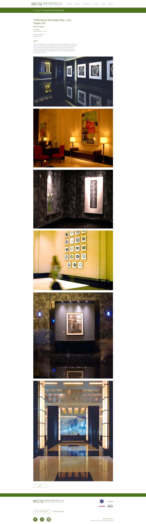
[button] (70, 4)
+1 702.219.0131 (58, 512)
